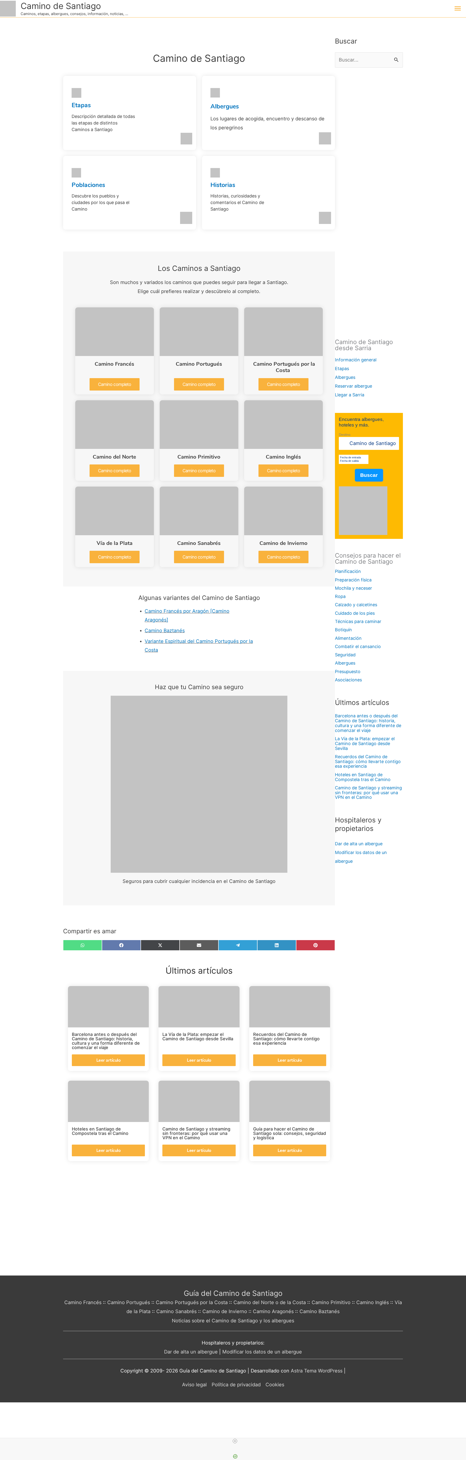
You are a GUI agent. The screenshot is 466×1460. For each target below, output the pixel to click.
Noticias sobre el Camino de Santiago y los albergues (233, 1321)
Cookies (275, 1385)
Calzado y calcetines (356, 604)
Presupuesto (347, 671)
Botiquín (343, 629)
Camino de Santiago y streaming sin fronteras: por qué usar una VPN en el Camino (368, 792)
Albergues (224, 106)
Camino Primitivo (198, 457)
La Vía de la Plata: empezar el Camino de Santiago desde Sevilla (365, 743)
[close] (235, 1441)
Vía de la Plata (115, 543)
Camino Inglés (283, 457)
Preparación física (353, 579)
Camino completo (114, 384)
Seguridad (345, 654)
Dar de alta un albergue (359, 843)
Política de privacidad (236, 1385)
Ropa (340, 596)
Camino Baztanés (165, 630)
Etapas (81, 105)
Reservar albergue (353, 386)
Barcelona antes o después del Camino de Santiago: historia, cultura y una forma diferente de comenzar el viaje (368, 723)
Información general (355, 359)
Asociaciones (348, 679)
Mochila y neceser (353, 588)
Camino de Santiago (61, 6)
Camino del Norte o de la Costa (269, 1302)
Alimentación (348, 638)
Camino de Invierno (283, 543)
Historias (222, 185)
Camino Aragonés (273, 1311)
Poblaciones (88, 185)
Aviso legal (194, 1385)
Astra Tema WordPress (316, 1371)
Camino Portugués (199, 364)
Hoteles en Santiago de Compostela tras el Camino (363, 777)
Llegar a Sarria (349, 394)
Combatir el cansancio (358, 646)
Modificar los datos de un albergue (262, 1352)
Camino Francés (114, 364)
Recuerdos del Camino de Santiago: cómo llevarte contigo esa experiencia (368, 761)
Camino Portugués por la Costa (284, 367)
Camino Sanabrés (199, 543)
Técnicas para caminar (358, 621)
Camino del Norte (114, 457)
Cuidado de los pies (355, 613)
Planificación (348, 571)
